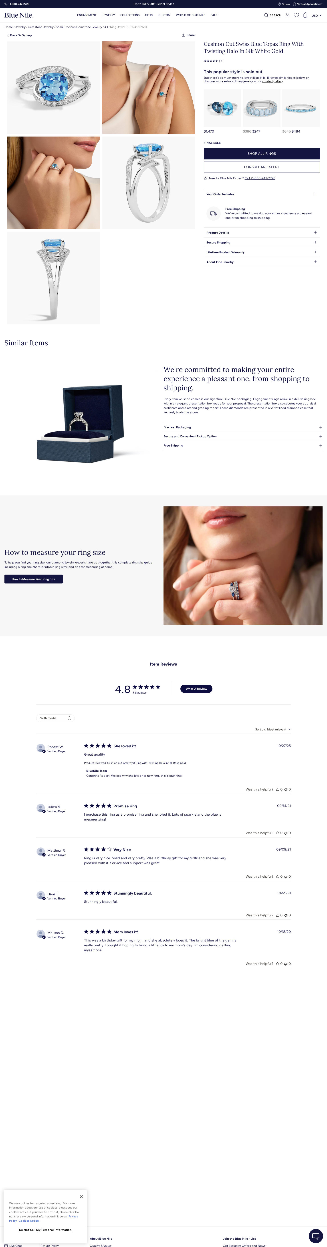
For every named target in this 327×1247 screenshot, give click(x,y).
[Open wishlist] (296, 15)
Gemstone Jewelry (41, 27)
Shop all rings (262, 153)
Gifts (149, 15)
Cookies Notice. (28, 1220)
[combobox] (273, 729)
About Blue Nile (101, 1239)
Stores (286, 4)
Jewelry (108, 15)
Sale (214, 15)
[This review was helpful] (277, 789)
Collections (130, 15)
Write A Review (196, 689)
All (106, 27)
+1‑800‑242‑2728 (18, 4)
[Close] (81, 1197)
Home (8, 27)
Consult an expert (261, 167)
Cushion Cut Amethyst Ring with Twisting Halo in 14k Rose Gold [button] (146, 762)
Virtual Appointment (310, 4)
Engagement (87, 15)
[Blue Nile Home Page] (18, 15)
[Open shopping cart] (305, 15)
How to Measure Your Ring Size (33, 579)
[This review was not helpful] (285, 789)
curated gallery (272, 81)
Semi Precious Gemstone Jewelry (79, 27)
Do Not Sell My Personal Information (45, 1229)
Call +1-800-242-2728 (260, 178)
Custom (164, 15)
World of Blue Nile (190, 15)
